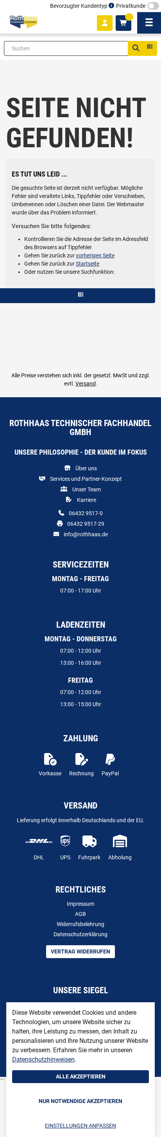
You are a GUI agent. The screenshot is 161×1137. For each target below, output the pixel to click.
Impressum (80, 904)
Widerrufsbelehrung (80, 924)
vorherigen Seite (95, 255)
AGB (80, 914)
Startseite (87, 264)
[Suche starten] (135, 48)
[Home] (23, 22)
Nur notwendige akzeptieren (80, 1101)
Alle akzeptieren (81, 1076)
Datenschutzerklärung (80, 934)
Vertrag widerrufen (80, 951)
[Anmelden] (105, 23)
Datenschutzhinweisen (43, 1059)
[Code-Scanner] (149, 48)
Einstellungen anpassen (80, 1126)
